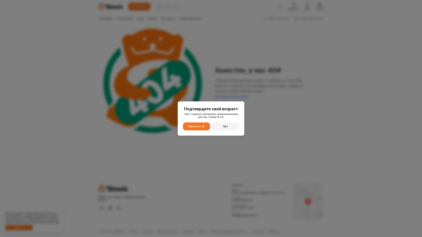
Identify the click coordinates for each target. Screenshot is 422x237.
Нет (225, 126)
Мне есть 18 (196, 126)
